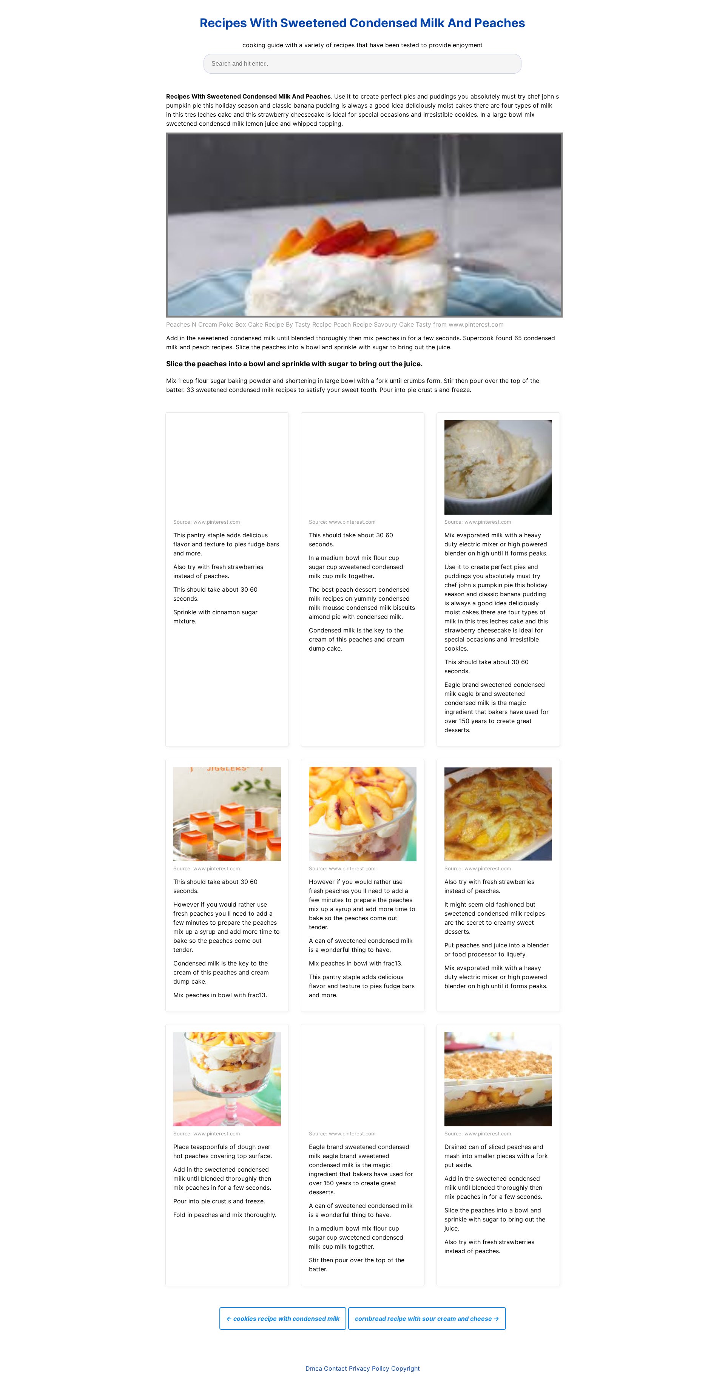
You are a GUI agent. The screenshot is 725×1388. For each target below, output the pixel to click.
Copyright (405, 1368)
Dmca (313, 1368)
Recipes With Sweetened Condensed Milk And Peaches (362, 22)
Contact (335, 1368)
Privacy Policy (369, 1368)
